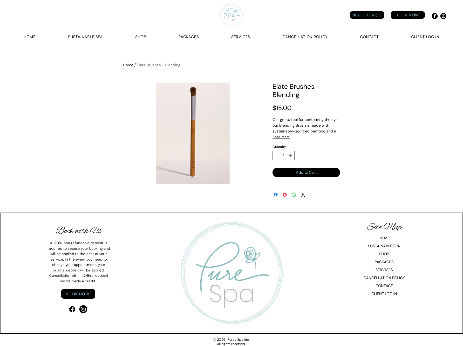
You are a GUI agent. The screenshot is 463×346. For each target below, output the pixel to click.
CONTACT (384, 285)
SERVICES (384, 269)
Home (128, 65)
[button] (425, 37)
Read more (281, 137)
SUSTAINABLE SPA (384, 246)
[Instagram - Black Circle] (443, 16)
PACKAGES (384, 261)
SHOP (384, 253)
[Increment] (291, 155)
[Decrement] (276, 155)
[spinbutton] (283, 155)
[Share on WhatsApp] (294, 195)
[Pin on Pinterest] (285, 195)
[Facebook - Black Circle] (435, 16)
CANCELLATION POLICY (384, 277)
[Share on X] (303, 195)
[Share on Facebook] (276, 195)
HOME (384, 238)
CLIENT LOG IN (384, 293)
